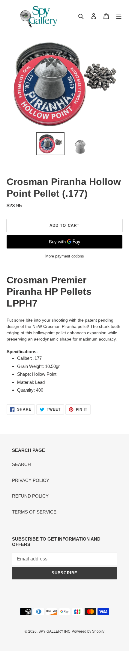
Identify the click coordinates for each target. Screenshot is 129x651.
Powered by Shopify (88, 631)
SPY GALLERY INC (54, 631)
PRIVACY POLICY (30, 480)
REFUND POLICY (30, 495)
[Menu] (118, 16)
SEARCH (21, 464)
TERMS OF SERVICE (34, 511)
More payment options (64, 256)
